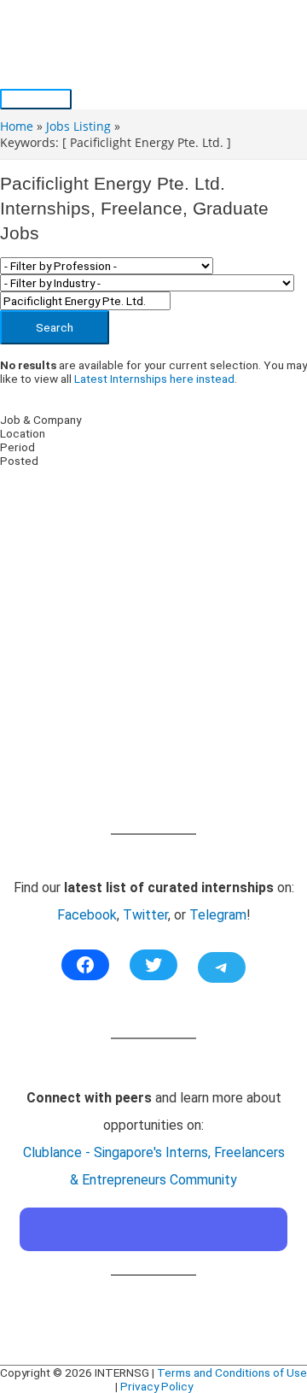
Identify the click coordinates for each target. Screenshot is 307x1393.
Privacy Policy (156, 1386)
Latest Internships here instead (154, 378)
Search (54, 327)
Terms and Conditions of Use (232, 1372)
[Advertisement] (153, 668)
